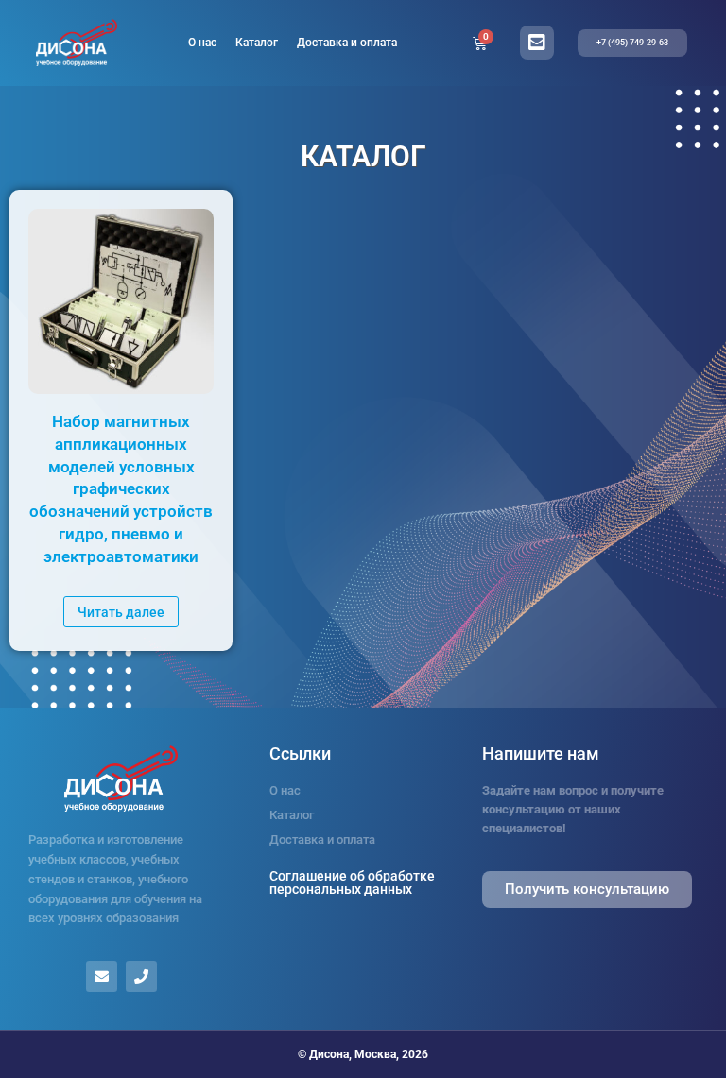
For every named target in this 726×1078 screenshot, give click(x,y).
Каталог (256, 42)
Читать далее (121, 612)
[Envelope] (101, 976)
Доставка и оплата (347, 42)
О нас (202, 42)
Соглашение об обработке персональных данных (352, 882)
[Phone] (141, 976)
